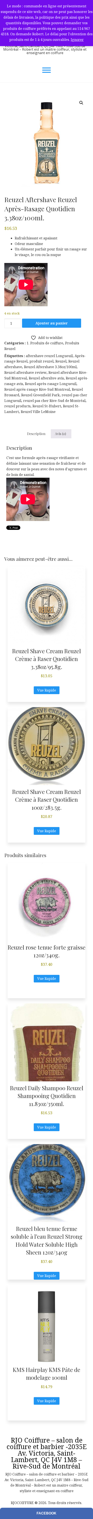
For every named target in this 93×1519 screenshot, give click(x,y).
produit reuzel (41, 361)
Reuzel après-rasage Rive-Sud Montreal (37, 389)
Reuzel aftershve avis (46, 378)
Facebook (46, 1513)
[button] (81, 103)
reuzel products (17, 406)
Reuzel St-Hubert (46, 406)
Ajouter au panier (51, 323)
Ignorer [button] (77, 39)
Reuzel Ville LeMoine (38, 411)
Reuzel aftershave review (25, 372)
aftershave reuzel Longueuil (49, 355)
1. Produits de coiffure (45, 343)
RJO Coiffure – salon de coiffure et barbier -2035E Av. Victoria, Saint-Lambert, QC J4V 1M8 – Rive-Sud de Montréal (46, 1453)
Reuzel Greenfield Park (40, 395)
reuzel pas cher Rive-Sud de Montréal (54, 400)
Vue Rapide (46, 690)
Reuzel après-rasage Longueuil (50, 383)
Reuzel (60, 361)
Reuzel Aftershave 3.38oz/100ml (50, 366)
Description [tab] (36, 433)
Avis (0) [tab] (60, 433)
